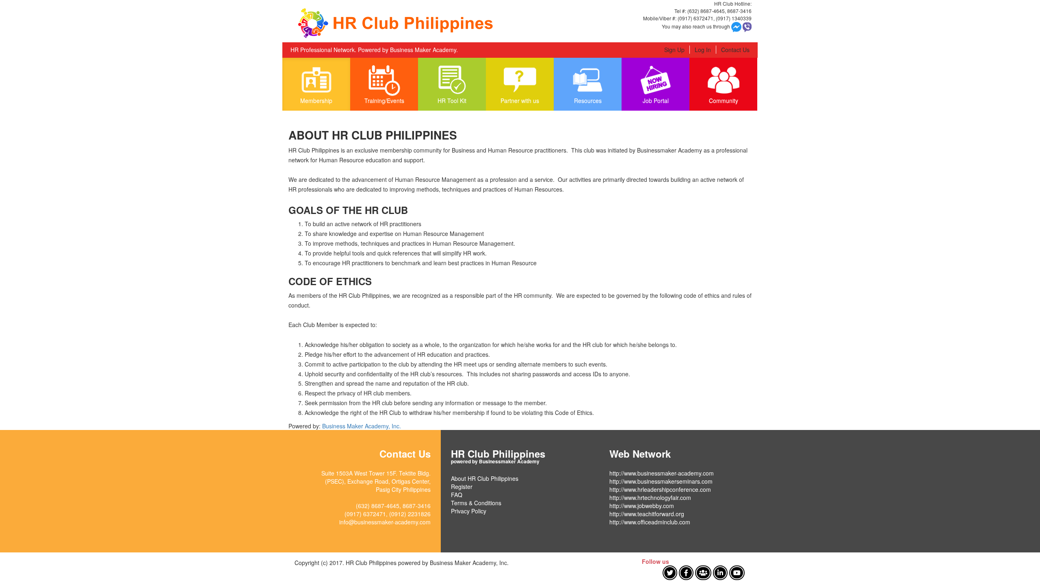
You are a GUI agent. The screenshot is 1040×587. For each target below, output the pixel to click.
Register (461, 486)
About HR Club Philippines (484, 478)
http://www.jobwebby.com (641, 506)
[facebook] (686, 573)
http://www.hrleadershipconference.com (660, 489)
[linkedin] (720, 573)
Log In (703, 50)
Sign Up (674, 50)
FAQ (456, 495)
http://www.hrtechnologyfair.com (650, 497)
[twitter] (670, 573)
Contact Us (735, 50)
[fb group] (703, 573)
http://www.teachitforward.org (646, 514)
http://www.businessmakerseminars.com (661, 481)
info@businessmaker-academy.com (385, 522)
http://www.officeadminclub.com (649, 522)
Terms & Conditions (476, 503)
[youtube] (736, 573)
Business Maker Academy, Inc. (361, 426)
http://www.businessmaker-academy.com (661, 473)
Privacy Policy (468, 511)
